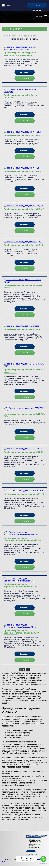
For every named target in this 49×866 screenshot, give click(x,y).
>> (28, 670)
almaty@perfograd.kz (34, 849)
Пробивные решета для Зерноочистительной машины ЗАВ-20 (22, 539)
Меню (8, 5)
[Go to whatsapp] (43, 859)
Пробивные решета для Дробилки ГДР (22, 171)
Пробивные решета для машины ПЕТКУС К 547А (24, 415)
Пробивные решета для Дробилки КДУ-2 (23, 245)
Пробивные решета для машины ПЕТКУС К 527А (24, 370)
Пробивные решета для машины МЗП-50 (23, 452)
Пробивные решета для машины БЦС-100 (24, 494)
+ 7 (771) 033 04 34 (33, 845)
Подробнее (24, 72)
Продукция (38, 16)
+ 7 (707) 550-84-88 (33, 842)
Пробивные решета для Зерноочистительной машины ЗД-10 (21, 631)
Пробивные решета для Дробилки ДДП (23, 135)
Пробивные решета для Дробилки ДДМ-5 (24, 209)
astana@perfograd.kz (34, 847)
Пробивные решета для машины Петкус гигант (23, 286)
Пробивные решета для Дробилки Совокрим (20, 96)
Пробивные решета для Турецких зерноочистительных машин (20, 54)
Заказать (24, 78)
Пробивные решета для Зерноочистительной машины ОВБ (21, 585)
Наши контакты (37, 6)
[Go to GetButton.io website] (43, 863)
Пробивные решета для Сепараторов (22, 329)
